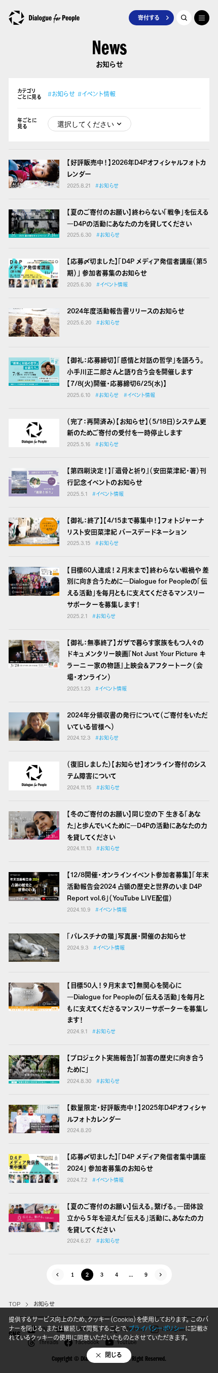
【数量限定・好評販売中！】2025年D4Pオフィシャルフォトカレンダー (137, 1113)
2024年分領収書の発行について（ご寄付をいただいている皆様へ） (137, 721)
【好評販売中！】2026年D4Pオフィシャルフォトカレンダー (136, 168)
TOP (14, 1304)
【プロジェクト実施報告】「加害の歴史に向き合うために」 (135, 1063)
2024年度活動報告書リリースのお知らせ (126, 311)
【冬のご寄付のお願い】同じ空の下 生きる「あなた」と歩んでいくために (137, 825)
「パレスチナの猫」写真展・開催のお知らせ (126, 936)
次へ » (161, 1275)
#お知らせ (61, 94)
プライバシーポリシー (157, 1328)
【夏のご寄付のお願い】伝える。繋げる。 (135, 1218)
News (109, 51)
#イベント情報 (97, 94)
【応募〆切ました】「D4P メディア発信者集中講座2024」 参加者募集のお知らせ (136, 1162)
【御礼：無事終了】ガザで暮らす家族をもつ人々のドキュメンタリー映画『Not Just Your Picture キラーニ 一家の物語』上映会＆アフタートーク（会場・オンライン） (136, 660)
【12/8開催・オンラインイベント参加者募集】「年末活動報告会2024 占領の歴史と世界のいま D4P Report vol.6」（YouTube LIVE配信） (138, 886)
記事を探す (184, 17)
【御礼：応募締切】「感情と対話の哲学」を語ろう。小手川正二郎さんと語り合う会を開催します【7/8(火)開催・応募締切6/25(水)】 (135, 371)
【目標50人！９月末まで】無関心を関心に (137, 1003)
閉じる (113, 1355)
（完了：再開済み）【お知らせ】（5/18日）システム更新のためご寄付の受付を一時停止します (136, 427)
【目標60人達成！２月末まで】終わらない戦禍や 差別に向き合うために (138, 587)
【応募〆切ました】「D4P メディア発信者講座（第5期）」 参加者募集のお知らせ (137, 267)
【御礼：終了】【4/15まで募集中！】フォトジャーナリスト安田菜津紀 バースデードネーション (135, 526)
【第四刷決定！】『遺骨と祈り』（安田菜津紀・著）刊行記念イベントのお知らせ (136, 476)
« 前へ (58, 1275)
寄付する (148, 18)
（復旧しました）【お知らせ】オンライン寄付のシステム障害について (136, 770)
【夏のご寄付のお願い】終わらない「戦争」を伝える (138, 218)
